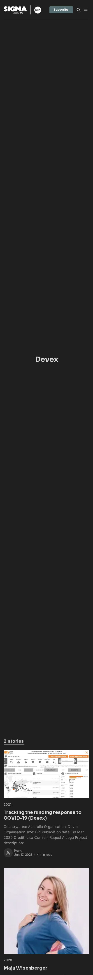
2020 (8, 960)
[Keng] (8, 852)
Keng (18, 850)
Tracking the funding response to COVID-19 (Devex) (42, 815)
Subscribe (61, 9)
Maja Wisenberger (25, 968)
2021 (8, 804)
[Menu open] (85, 10)
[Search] (78, 10)
